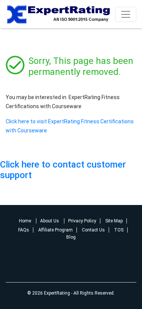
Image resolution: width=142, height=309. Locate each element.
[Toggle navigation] (125, 14)
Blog (71, 237)
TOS (118, 230)
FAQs (23, 230)
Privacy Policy (82, 221)
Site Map (114, 221)
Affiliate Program (55, 230)
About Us (50, 221)
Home (25, 221)
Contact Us (93, 230)
